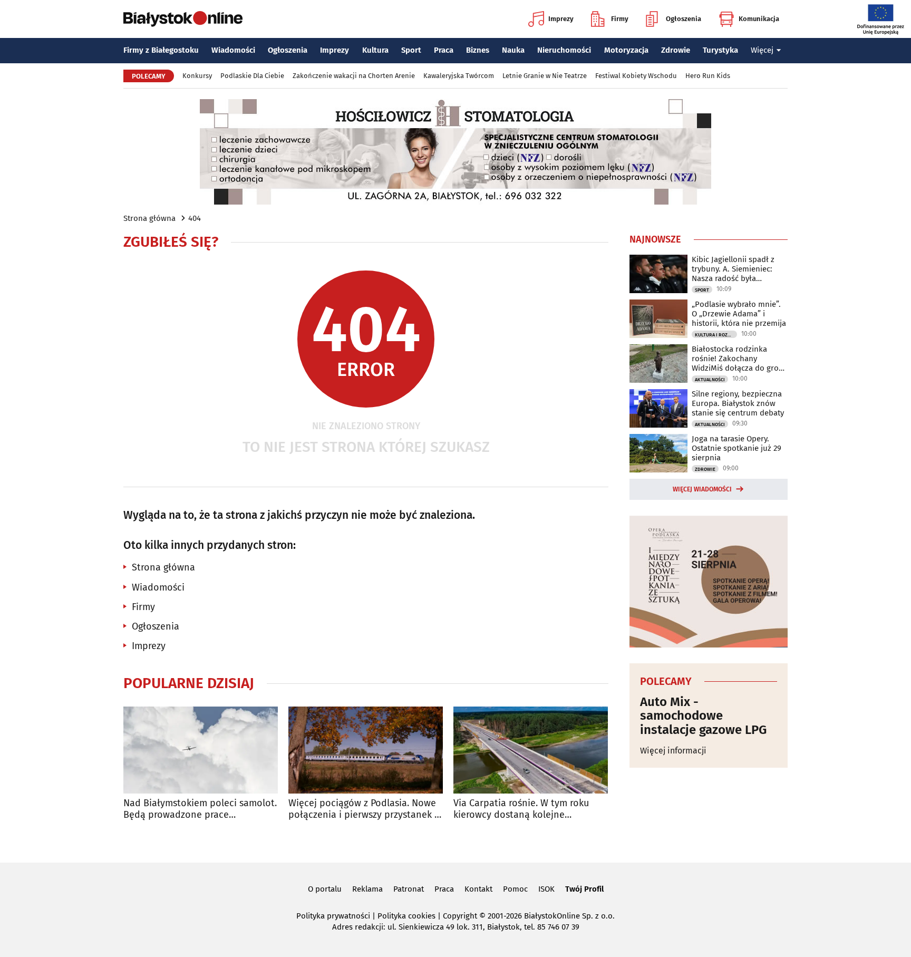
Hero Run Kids (707, 75)
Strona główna (149, 218)
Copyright (460, 916)
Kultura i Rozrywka (716, 334)
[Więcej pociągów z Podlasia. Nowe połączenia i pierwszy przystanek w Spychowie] (365, 750)
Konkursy (197, 75)
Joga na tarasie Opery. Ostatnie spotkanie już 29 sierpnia (736, 448)
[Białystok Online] (183, 19)
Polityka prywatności (333, 916)
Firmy (619, 19)
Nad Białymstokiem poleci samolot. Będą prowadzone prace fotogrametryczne (200, 809)
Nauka (513, 50)
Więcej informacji (673, 751)
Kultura (375, 50)
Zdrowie (675, 50)
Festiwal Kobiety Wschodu (636, 75)
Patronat (408, 889)
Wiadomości (233, 50)
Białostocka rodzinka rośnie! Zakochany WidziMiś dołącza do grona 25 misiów (740, 358)
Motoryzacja (626, 50)
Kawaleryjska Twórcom (458, 75)
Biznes (477, 50)
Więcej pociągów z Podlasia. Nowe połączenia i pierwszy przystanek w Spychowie (364, 809)
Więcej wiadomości (702, 489)
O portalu (325, 889)
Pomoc (515, 889)
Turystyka (720, 50)
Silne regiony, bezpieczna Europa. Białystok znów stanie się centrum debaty (738, 403)
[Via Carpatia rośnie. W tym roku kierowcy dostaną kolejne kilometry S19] (530, 750)
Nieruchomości (564, 50)
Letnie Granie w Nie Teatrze (544, 75)
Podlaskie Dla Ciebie (252, 75)
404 (194, 218)
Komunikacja (759, 19)
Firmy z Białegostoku (161, 50)
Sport (411, 50)
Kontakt (478, 889)
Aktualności (710, 379)
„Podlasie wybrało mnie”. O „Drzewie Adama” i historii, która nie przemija (739, 313)
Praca (443, 50)
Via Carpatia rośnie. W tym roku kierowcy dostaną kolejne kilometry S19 (521, 809)
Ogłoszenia (683, 19)
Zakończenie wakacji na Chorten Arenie (354, 75)
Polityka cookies (406, 916)
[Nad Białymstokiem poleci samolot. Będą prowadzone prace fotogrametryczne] (200, 750)
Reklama (367, 889)
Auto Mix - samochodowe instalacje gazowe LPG (703, 716)
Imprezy (561, 19)
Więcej (762, 50)
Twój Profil (584, 889)
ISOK (546, 889)
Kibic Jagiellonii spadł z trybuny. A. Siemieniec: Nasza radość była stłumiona (733, 269)
